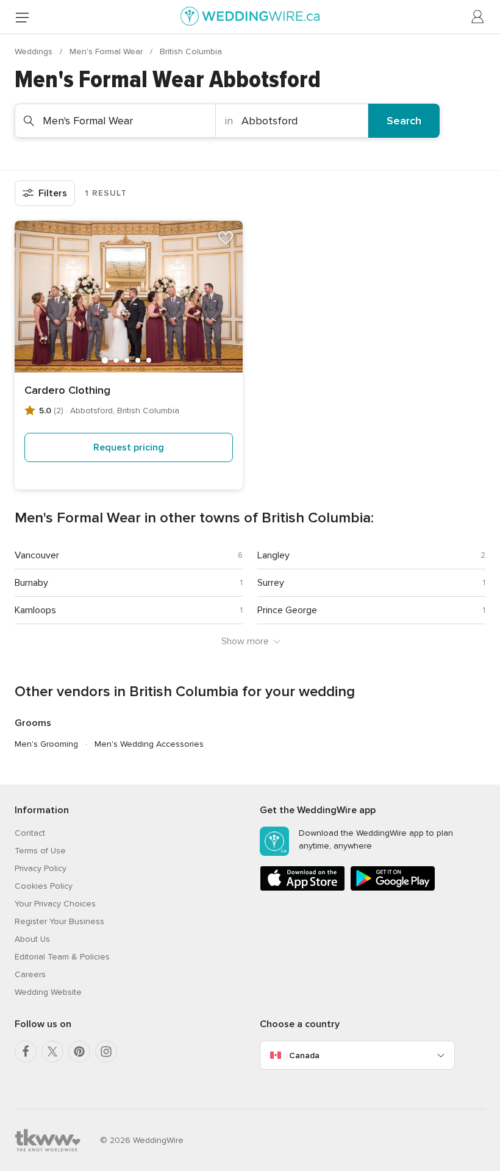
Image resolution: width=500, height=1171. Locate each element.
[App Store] (302, 888)
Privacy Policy (40, 868)
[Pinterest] (79, 1051)
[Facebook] (26, 1051)
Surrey (270, 583)
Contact (30, 833)
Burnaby (31, 583)
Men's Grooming (46, 744)
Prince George (287, 610)
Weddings (35, 51)
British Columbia (191, 51)
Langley (273, 555)
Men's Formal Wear (107, 51)
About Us (32, 939)
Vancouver (37, 555)
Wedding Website (48, 992)
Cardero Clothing (67, 390)
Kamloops (35, 610)
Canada (304, 1055)
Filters (52, 193)
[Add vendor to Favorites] (225, 238)
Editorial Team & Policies (62, 957)
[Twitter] (52, 1051)
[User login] (478, 17)
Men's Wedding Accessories (149, 744)
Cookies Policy (44, 886)
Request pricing (128, 447)
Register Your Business (59, 921)
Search (404, 120)
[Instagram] (106, 1051)
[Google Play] (392, 888)
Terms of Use (40, 850)
